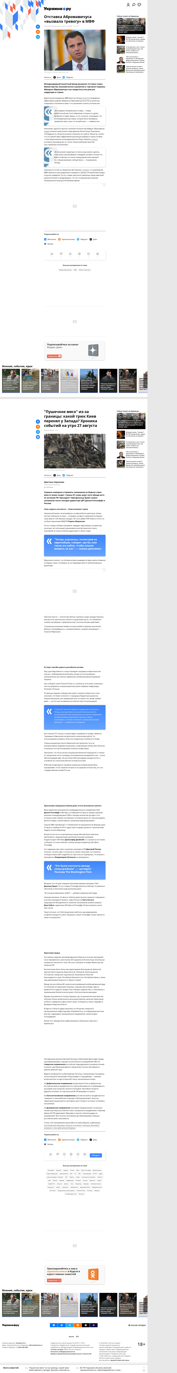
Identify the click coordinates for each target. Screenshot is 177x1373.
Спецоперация (87, 1173)
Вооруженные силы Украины (66, 1190)
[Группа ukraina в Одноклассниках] (78, 1325)
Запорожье (51, 1187)
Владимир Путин (97, 1187)
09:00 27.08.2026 (49, 430)
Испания (78, 1180)
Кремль (66, 1184)
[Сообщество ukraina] (62, 1325)
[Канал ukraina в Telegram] (70, 1325)
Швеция (61, 1180)
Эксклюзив (51, 1170)
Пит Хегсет (53, 1190)
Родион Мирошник (52, 1173)
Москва (55, 1180)
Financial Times (81, 1190)
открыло (94, 139)
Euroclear (89, 1190)
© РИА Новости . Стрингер (50, 72)
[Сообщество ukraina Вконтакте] (54, 1325)
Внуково (97, 1190)
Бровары (86, 1184)
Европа (72, 1177)
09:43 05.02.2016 (49, 26)
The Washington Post (71, 1194)
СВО (79, 1173)
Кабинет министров (84, 270)
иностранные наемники (88, 1177)
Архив (71, 1336)
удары (101, 1173)
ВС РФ (95, 1173)
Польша (85, 1180)
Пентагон (81, 1194)
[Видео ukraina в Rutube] (94, 1325)
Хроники (58, 1170)
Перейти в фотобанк (63, 72)
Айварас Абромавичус (65, 270)
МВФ (75, 270)
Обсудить (96, 1155)
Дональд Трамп (97, 1170)
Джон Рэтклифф (85, 1170)
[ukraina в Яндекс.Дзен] (86, 1325)
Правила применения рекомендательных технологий (70, 1354)
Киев (77, 1170)
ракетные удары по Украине (55, 1177)
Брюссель (92, 1180)
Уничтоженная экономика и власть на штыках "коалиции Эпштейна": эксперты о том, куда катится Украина (72, 1126)
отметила (86, 98)
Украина (65, 1170)
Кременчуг (65, 1187)
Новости (100, 1177)
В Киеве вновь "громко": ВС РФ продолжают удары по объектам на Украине (135, 39)
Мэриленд (78, 1184)
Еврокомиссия (64, 1173)
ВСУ (66, 1177)
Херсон (58, 1187)
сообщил (85, 170)
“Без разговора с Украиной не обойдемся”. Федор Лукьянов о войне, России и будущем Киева (135, 59)
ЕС (75, 1173)
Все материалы (48, 487)
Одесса (99, 1180)
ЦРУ (71, 1173)
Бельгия (59, 1184)
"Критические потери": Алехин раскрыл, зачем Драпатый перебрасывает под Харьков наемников (135, 69)
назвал (47, 131)
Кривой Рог (51, 1184)
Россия (72, 1170)
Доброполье (74, 1187)
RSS (77, 1336)
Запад (77, 1177)
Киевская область (96, 1184)
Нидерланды (70, 1180)
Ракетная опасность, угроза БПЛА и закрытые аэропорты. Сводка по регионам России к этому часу (130, 29)
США (49, 1180)
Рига (72, 1184)
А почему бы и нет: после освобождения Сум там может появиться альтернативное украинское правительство (135, 49)
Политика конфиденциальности (62, 1352)
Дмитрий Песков (85, 1187)
